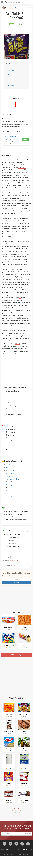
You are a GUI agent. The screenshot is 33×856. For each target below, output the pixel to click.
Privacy (25, 849)
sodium (8, 464)
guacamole (22, 351)
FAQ (14, 849)
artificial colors (9, 241)
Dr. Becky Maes (14, 7)
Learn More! (8, 549)
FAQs (9, 74)
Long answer (11, 70)
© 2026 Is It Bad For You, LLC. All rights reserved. (16, 854)
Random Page (17, 655)
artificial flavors (10, 473)
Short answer (11, 67)
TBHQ (24, 287)
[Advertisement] (16, 367)
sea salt (17, 343)
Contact (19, 849)
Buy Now (25, 139)
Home (2, 849)
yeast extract (10, 476)
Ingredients (11, 81)
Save (29, 7)
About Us (8, 849)
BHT (20, 297)
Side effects (11, 78)
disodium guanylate (11, 485)
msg (7, 467)
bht (7, 491)
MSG (10, 170)
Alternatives (11, 85)
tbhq (7, 494)
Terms (30, 849)
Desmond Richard (13, 560)
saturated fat (10, 497)
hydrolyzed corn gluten (12, 479)
